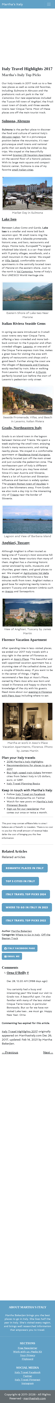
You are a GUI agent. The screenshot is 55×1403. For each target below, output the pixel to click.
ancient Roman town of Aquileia (26, 483)
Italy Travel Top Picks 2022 (26, 920)
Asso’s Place (21, 659)
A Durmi (41, 372)
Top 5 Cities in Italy (20, 881)
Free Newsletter (27, 1348)
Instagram (28, 1383)
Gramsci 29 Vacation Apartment (32, 155)
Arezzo (9, 591)
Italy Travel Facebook (27, 1372)
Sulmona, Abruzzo (16, 121)
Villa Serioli (12, 260)
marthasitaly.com (34, 1398)
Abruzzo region (11, 136)
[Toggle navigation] (49, 4)
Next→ (48, 1052)
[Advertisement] (27, 39)
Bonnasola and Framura (34, 364)
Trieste (14, 494)
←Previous (10, 1052)
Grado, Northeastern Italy (22, 428)
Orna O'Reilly (16, 972)
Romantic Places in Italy (25, 868)
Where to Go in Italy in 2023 (27, 907)
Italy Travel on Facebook (30, 794)
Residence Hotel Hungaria (34, 454)
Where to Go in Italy (27, 934)
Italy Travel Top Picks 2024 (26, 894)
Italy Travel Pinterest (27, 1379)
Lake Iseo (9, 219)
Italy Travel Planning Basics (23, 783)
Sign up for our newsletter (23, 808)
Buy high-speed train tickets (24, 772)
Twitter (27, 1376)
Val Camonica (25, 271)
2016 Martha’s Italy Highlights (25, 761)
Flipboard (27, 1359)
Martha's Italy (12, 4)
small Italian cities (22, 169)
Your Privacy (27, 1355)
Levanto (28, 346)
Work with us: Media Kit (27, 1351)
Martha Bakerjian (21, 931)
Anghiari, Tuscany (16, 543)
